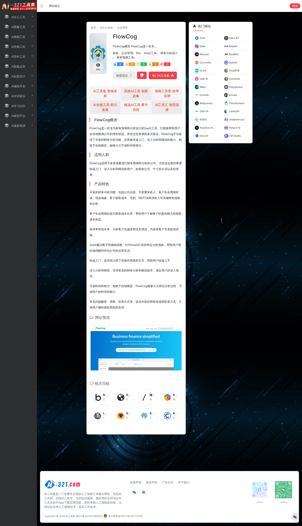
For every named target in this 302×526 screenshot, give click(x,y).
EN (138, 53)
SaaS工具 (150, 53)
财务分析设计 (169, 53)
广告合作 (167, 482)
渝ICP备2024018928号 (89, 516)
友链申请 (135, 482)
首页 (93, 27)
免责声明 (151, 482)
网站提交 (54, 5)
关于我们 (183, 482)
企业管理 (122, 27)
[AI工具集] (62, 485)
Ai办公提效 (106, 27)
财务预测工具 (125, 57)
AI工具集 (70, 516)
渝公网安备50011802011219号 (125, 516)
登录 (295, 6)
